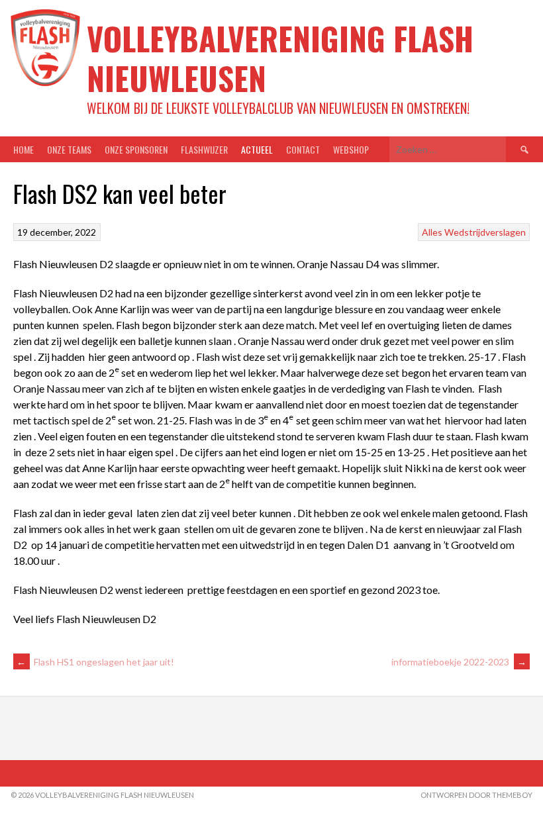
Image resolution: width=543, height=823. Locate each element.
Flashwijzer (204, 149)
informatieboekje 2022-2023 (458, 661)
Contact (303, 149)
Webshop (351, 149)
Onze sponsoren (136, 149)
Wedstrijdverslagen (485, 232)
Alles (432, 232)
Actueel (257, 149)
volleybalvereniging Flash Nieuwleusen (280, 58)
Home (23, 149)
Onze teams (69, 149)
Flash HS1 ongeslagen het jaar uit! (95, 661)
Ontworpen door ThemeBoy (476, 795)
